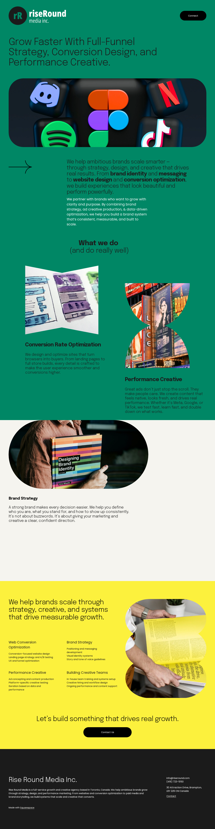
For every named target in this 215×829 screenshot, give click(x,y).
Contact (171, 796)
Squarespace (27, 807)
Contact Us (107, 732)
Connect (193, 15)
